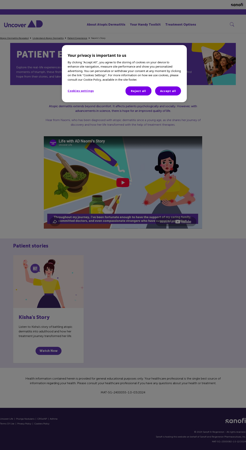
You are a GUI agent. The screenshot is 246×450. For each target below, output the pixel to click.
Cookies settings (81, 91)
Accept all (168, 91)
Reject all (138, 91)
